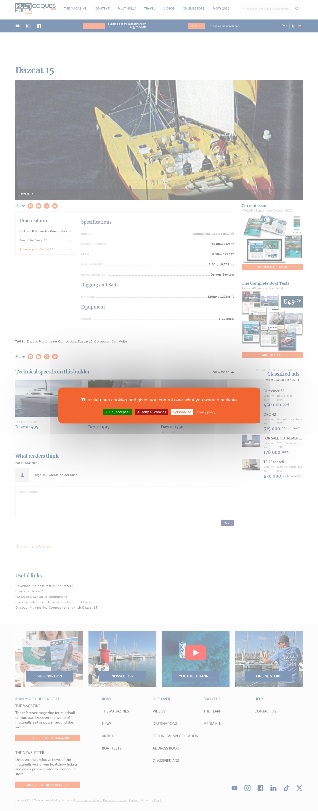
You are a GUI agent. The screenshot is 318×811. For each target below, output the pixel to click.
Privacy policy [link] (205, 412)
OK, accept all (119, 412)
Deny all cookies (153, 412)
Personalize (182, 412)
